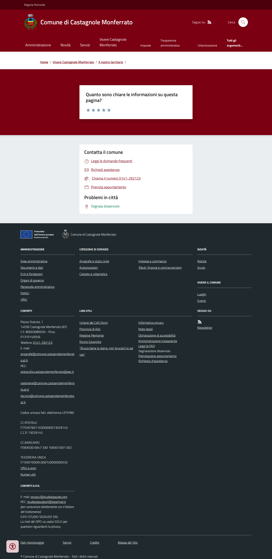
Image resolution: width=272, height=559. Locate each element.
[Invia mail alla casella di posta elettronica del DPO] (49, 496)
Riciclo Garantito (90, 341)
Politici (25, 293)
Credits (94, 542)
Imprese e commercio (152, 261)
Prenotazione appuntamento (157, 356)
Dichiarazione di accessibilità (156, 335)
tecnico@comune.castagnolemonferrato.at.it (47, 399)
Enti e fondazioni (32, 274)
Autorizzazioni (88, 267)
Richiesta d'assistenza (152, 361)
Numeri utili (28, 474)
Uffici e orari (28, 468)
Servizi (85, 45)
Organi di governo (32, 280)
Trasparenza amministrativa (170, 42)
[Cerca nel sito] (241, 22)
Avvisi (201, 267)
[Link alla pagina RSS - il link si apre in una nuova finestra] (209, 22)
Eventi (201, 300)
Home (44, 62)
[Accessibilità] (12, 546)
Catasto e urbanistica (93, 274)
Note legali (145, 329)
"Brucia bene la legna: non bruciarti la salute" (106, 351)
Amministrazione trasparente (157, 341)
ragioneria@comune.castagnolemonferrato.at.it (47, 386)
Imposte (145, 45)
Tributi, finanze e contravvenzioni (160, 267)
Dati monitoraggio (32, 542)
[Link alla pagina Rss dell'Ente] (199, 321)
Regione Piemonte (34, 5)
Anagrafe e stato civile (94, 261)
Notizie (201, 261)
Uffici (24, 299)
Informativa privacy (151, 322)
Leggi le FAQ (146, 346)
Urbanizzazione (207, 45)
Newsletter (204, 327)
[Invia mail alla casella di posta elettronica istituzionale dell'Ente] (48, 357)
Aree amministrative (34, 261)
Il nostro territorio (111, 62)
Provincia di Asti (89, 329)
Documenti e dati (32, 267)
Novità (65, 45)
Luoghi (201, 294)
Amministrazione (38, 45)
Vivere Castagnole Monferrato (113, 42)
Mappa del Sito (128, 542)
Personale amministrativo (37, 286)
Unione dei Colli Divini (93, 322)
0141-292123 (42, 342)
